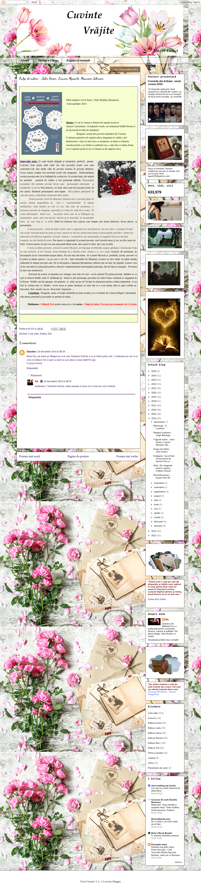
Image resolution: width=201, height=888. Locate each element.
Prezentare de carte (158, 768)
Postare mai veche (127, 456)
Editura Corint (155, 723)
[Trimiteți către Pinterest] (64, 329)
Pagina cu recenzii (78, 60)
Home (25, 60)
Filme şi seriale (155, 753)
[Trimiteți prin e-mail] (52, 329)
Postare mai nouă (29, 456)
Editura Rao (154, 743)
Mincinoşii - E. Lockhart (160, 427)
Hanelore (31, 351)
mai (156, 508)
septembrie (160, 491)
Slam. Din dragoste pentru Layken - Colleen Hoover (162, 468)
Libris (150, 763)
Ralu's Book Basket (161, 833)
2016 (154, 409)
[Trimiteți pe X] (58, 329)
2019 (154, 397)
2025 (154, 371)
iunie (156, 504)
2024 (154, 375)
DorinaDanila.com (160, 819)
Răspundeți (32, 368)
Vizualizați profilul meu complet (163, 640)
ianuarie (158, 525)
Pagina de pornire (78, 456)
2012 (154, 535)
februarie (159, 521)
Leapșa (151, 758)
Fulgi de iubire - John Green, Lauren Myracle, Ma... (163, 442)
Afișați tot (178, 862)
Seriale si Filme (47, 60)
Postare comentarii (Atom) (86, 468)
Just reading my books (163, 785)
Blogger (116, 881)
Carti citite (33, 333)
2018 (154, 401)
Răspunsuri (36, 375)
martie (157, 517)
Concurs (152, 718)
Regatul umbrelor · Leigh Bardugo (162, 433)
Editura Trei (46, 333)
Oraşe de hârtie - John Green (161, 450)
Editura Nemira (155, 738)
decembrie (159, 422)
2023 (154, 380)
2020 (154, 392)
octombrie (159, 487)
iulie (156, 500)
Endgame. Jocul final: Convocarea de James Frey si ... (164, 458)
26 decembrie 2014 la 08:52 (57, 381)
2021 (154, 388)
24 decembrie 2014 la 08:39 (51, 351)
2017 (154, 405)
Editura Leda (154, 728)
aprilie (157, 513)
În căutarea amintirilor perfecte (165, 835)
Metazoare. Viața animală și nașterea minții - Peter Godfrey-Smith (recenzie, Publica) (165, 807)
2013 (154, 531)
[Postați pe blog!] (55, 329)
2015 (154, 414)
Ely (37, 381)
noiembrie (159, 483)
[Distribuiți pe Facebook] (61, 329)
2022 (154, 384)
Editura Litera (154, 733)
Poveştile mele (159, 844)
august (157, 496)
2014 (154, 418)
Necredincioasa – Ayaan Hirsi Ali (162, 476)
